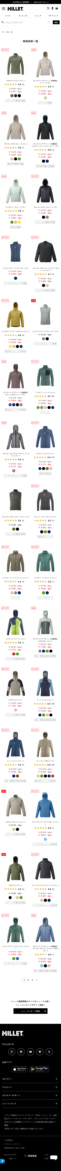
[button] (36, 980)
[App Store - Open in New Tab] (20, 1070)
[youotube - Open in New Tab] (30, 1051)
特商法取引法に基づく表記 (14, 1148)
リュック (38, 15)
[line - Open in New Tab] (39, 1051)
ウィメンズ (23, 15)
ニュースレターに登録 (30, 1011)
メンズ (7, 15)
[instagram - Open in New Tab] (11, 1051)
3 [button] (32, 980)
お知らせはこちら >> (41, 2)
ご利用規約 (8, 1140)
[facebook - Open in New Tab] (21, 1051)
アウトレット (53, 15)
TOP (3, 32)
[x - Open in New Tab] (49, 1051)
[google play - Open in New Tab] (39, 1070)
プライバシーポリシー (12, 1144)
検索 (56, 22)
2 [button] (28, 980)
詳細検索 (32, 1155)
